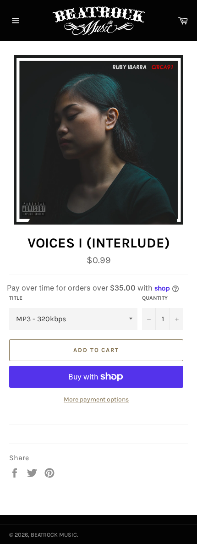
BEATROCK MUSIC (54, 534)
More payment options (96, 399)
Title (15, 298)
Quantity (155, 298)
